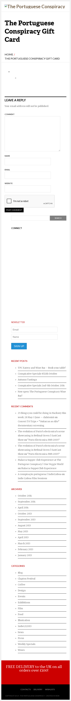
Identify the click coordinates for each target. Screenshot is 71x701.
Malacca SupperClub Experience (38, 468)
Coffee (21, 584)
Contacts (25, 689)
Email (7, 170)
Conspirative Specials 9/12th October (37, 373)
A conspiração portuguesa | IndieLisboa (39, 474)
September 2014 (27, 501)
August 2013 (24, 525)
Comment (10, 114)
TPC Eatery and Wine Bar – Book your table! (41, 367)
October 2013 (25, 513)
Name (7, 156)
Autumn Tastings (27, 379)
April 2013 (23, 537)
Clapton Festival (26, 578)
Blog (20, 572)
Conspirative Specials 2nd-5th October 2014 (41, 385)
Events (21, 596)
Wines (21, 650)
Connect (16, 228)
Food (20, 614)
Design (22, 590)
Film (20, 608)
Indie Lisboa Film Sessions (32, 478)
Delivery (38, 689)
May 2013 (23, 531)
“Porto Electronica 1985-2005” (43, 439)
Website (9, 183)
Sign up (19, 346)
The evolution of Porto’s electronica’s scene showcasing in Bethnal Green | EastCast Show (41, 435)
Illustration (24, 620)
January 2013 (25, 555)
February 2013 (25, 549)
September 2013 (27, 519)
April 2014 (23, 507)
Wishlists (50, 689)
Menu (64, 9)
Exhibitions (24, 602)
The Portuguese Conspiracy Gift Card (32, 58)
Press (21, 638)
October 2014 (25, 495)
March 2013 (24, 543)
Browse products (35, 677)
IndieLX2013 (25, 626)
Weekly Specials (26, 644)
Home (9, 54)
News (21, 632)
